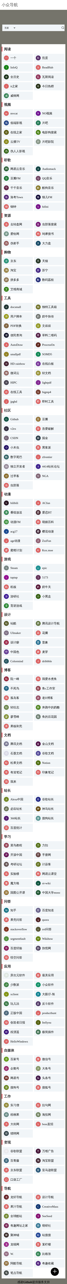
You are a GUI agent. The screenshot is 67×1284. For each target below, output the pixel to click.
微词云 (14, 373)
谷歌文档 (48, 753)
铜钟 (13, 206)
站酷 (13, 623)
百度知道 (48, 910)
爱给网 (14, 233)
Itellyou (46, 1022)
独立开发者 (17, 466)
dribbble (47, 661)
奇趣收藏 (48, 1263)
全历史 (14, 77)
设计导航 (48, 1197)
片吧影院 (48, 141)
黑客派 (46, 447)
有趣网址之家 (19, 1225)
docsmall (15, 307)
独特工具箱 (49, 307)
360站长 (15, 818)
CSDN (14, 438)
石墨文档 (16, 753)
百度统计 (16, 827)
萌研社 (46, 1225)
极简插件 (48, 1032)
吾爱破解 (48, 428)
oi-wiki (46, 883)
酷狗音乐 (48, 187)
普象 (45, 642)
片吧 (45, 123)
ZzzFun (46, 540)
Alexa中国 (16, 799)
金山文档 (48, 743)
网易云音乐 (17, 169)
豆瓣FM (15, 178)
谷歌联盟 (16, 1151)
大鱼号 (46, 1068)
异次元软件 (17, 975)
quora (45, 919)
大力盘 (46, 243)
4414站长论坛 (51, 466)
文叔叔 (46, 325)
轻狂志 (14, 707)
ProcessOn (48, 344)
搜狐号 (46, 1087)
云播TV (15, 141)
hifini (45, 206)
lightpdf (46, 382)
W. (12, 1254)
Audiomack (49, 169)
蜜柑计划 (16, 550)
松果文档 (16, 762)
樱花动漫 (48, 531)
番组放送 (16, 512)
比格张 (46, 1254)
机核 (13, 587)
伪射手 (14, 243)
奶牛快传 (48, 316)
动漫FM (15, 522)
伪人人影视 (17, 151)
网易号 (14, 1078)
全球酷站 (16, 1216)
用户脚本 (16, 316)
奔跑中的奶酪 (51, 707)
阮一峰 (14, 679)
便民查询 (16, 335)
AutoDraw (16, 344)
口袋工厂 (16, 1179)
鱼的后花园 (49, 716)
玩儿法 (14, 1003)
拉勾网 (46, 1105)
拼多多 (14, 279)
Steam (14, 568)
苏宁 (45, 270)
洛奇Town (16, 197)
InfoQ (13, 67)
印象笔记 (48, 772)
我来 (13, 781)
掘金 (45, 438)
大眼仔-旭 (48, 994)
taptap (14, 577)
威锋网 (14, 95)
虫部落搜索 (49, 224)
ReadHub (47, 67)
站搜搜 (46, 1235)
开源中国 (16, 854)
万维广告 (48, 1151)
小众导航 (10, 5)
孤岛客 (14, 698)
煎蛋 (45, 58)
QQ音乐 (47, 178)
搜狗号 (14, 1087)
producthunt (49, 1013)
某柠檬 (46, 1244)
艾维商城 (16, 289)
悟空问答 (16, 957)
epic (44, 568)
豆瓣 (45, 419)
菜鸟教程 (16, 845)
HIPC (13, 382)
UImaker (15, 633)
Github (14, 419)
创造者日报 (17, 1022)
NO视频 (47, 113)
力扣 (45, 845)
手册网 (46, 854)
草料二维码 (49, 335)
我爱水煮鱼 (49, 679)
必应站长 (16, 808)
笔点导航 (16, 1273)
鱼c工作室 (48, 688)
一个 (13, 58)
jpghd (13, 401)
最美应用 (48, 975)
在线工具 (16, 392)
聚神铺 (14, 1235)
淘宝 (13, 270)
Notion (46, 762)
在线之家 (16, 132)
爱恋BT (47, 512)
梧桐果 (14, 1114)
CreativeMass (50, 1206)
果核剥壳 (16, 726)
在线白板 (48, 363)
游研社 (14, 596)
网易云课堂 (49, 873)
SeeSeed (47, 1216)
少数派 (14, 984)
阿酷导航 (16, 1263)
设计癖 (14, 642)
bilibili (14, 503)
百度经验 (16, 948)
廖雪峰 (14, 716)
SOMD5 (47, 354)
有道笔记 (16, 772)
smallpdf (15, 354)
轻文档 (46, 373)
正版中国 (16, 1013)
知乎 (13, 910)
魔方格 (14, 883)
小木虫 (14, 447)
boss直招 (47, 1124)
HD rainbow (17, 363)
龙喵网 (14, 1244)
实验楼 (14, 873)
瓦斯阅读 (48, 77)
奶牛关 (46, 587)
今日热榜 (48, 86)
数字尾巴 (16, 457)
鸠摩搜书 (48, 233)
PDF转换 (16, 325)
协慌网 (46, 948)
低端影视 (16, 123)
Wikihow (47, 938)
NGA (45, 476)
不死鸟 (14, 688)
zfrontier (47, 457)
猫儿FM (47, 197)
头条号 (46, 1078)
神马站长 (48, 808)
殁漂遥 (14, 1032)
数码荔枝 (48, 279)
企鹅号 (14, 1068)
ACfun (46, 503)
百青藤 (14, 1160)
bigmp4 (46, 392)
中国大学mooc (51, 892)
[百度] (62, 28)
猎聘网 (14, 1133)
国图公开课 (17, 892)
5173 (45, 577)
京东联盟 (16, 1170)
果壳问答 (16, 919)
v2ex (13, 428)
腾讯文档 (16, 743)
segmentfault (18, 938)
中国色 (14, 652)
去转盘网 (16, 224)
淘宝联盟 (48, 1160)
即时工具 (48, 401)
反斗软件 (48, 1003)
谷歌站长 (48, 799)
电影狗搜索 (49, 132)
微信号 (46, 1059)
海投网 (46, 1114)
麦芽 (45, 652)
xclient (14, 994)
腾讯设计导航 (51, 623)
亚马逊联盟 (49, 1170)
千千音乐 (16, 187)
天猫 (45, 261)
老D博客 (47, 698)
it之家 (14, 86)
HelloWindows (19, 1041)
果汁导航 (16, 1206)
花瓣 (45, 633)
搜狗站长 (48, 818)
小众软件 (48, 984)
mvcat (14, 113)
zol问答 (47, 929)
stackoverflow (18, 929)
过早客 (14, 476)
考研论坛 (16, 864)
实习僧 (14, 1105)
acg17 (13, 531)
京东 (13, 261)
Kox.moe (47, 550)
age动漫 (15, 540)
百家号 (14, 1059)
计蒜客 (46, 864)
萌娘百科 (48, 522)
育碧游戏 (16, 605)
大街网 (14, 1124)
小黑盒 (46, 596)
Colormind (16, 661)
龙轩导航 (16, 1197)
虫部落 (14, 485)
